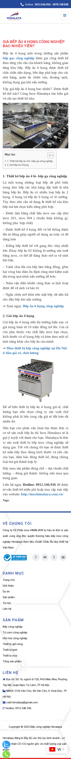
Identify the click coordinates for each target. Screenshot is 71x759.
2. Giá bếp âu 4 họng (18, 165)
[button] (49, 155)
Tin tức (7, 603)
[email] (63, 557)
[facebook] (36, 557)
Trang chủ (9, 580)
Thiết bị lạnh (10, 649)
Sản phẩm (9, 597)
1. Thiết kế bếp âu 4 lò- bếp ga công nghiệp (30, 161)
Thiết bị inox (10, 655)
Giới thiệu (8, 585)
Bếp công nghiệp (13, 626)
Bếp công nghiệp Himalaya (46, 726)
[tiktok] (54, 557)
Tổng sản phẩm (12, 661)
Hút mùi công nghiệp (15, 638)
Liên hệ (7, 608)
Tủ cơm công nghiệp (15, 632)
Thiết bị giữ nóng (13, 644)
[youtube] (45, 557)
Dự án (6, 591)
